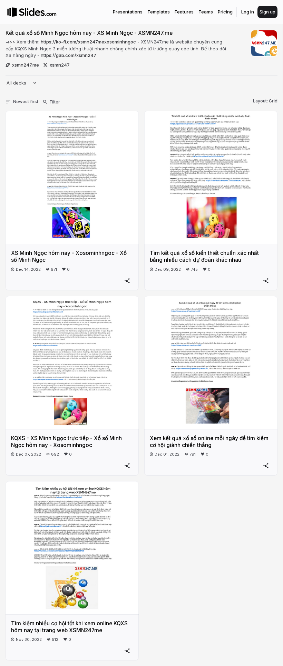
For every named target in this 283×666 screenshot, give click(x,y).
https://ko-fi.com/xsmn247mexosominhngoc (88, 41)
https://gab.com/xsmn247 (68, 55)
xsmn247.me (25, 65)
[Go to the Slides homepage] (12, 12)
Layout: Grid (265, 100)
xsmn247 (60, 65)
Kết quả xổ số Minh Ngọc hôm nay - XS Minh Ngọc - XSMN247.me (89, 33)
